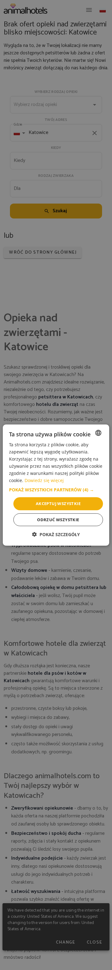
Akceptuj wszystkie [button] (58, 503)
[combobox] (98, 433)
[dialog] (56, 485)
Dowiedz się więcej (44, 480)
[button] (56, 490)
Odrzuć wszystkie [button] (58, 519)
